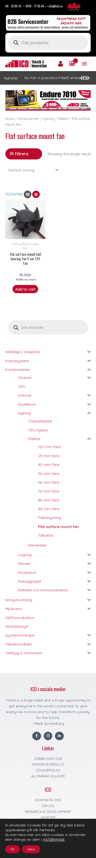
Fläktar (34, 438)
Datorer (25, 395)
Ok (12, 849)
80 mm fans (48, 500)
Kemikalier (37, 545)
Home (9, 118)
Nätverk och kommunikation (43, 590)
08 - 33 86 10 (13, 6)
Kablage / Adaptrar (22, 351)
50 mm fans (48, 473)
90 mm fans (48, 508)
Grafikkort (26, 404)
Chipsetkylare (40, 421)
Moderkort (27, 572)
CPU (21, 386)
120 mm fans (49, 446)
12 (7, 194)
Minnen (24, 563)
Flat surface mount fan (58, 526)
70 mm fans (48, 491)
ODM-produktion (19, 617)
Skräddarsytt (16, 626)
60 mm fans (48, 482)
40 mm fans (48, 464)
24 (13, 194)
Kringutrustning (18, 599)
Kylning (24, 413)
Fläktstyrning (49, 517)
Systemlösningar (20, 635)
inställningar (54, 839)
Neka (31, 849)
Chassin (25, 377)
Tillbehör (45, 535)
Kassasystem (17, 360)
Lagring (24, 554)
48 (19, 194)
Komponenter (17, 369)
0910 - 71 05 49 (35, 6)
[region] (48, 100)
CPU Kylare (37, 430)
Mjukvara (13, 608)
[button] (48, 100)
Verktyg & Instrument (23, 653)
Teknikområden (18, 644)
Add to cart (25, 289)
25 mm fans (48, 455)
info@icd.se (55, 6)
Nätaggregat (29, 581)
